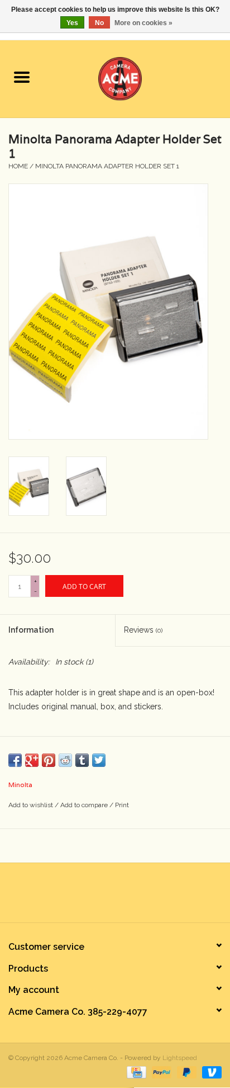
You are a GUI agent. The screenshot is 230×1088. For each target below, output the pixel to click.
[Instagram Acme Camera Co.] (145, 897)
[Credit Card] (135, 1072)
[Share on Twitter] (99, 760)
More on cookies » (143, 23)
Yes (72, 23)
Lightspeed (179, 1058)
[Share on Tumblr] (82, 760)
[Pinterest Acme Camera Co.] (105, 897)
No (99, 23)
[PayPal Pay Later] (185, 1072)
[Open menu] (22, 76)
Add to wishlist (31, 805)
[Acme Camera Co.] (137, 77)
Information (31, 629)
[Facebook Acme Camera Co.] (85, 897)
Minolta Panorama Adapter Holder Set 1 (107, 166)
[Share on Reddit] (65, 760)
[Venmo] (210, 1072)
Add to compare (84, 805)
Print (122, 805)
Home (18, 166)
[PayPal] (160, 1072)
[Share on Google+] (32, 760)
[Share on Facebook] (15, 760)
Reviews (143, 629)
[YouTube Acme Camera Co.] (125, 897)
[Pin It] (48, 760)
